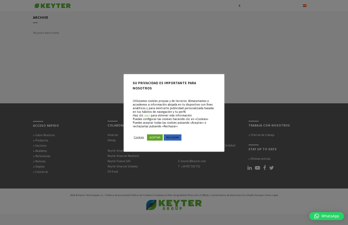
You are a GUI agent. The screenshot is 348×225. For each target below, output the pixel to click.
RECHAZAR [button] (172, 137)
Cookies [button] (139, 137)
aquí (147, 115)
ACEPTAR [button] (154, 137)
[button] (326, 216)
